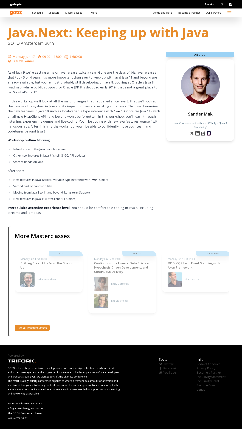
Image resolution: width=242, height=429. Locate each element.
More (94, 12)
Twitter (168, 364)
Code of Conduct (208, 364)
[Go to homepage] (16, 12)
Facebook (169, 368)
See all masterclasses (32, 328)
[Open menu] (229, 12)
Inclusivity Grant (208, 381)
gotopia (16, 4)
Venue (201, 389)
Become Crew (206, 385)
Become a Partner (209, 372)
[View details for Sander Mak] (209, 133)
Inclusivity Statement (211, 377)
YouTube (169, 372)
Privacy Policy (206, 368)
